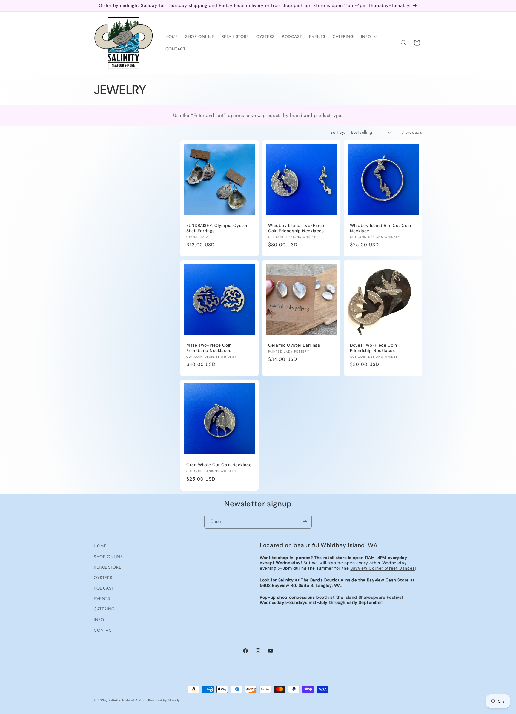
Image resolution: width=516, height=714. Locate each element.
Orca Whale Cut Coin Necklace (219, 464)
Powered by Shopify (164, 700)
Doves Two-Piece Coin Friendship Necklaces (373, 348)
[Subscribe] (304, 522)
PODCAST (104, 588)
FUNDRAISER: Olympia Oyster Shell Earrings (217, 228)
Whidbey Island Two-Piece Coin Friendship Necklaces (296, 228)
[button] (368, 36)
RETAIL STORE (107, 567)
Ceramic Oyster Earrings (294, 345)
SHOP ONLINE (108, 557)
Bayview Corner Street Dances (382, 568)
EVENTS (102, 598)
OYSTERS (103, 578)
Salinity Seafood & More (127, 700)
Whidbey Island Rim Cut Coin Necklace (380, 228)
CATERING (104, 609)
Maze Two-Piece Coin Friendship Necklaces (209, 348)
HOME (100, 546)
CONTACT (104, 630)
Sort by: (337, 132)
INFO (99, 620)
